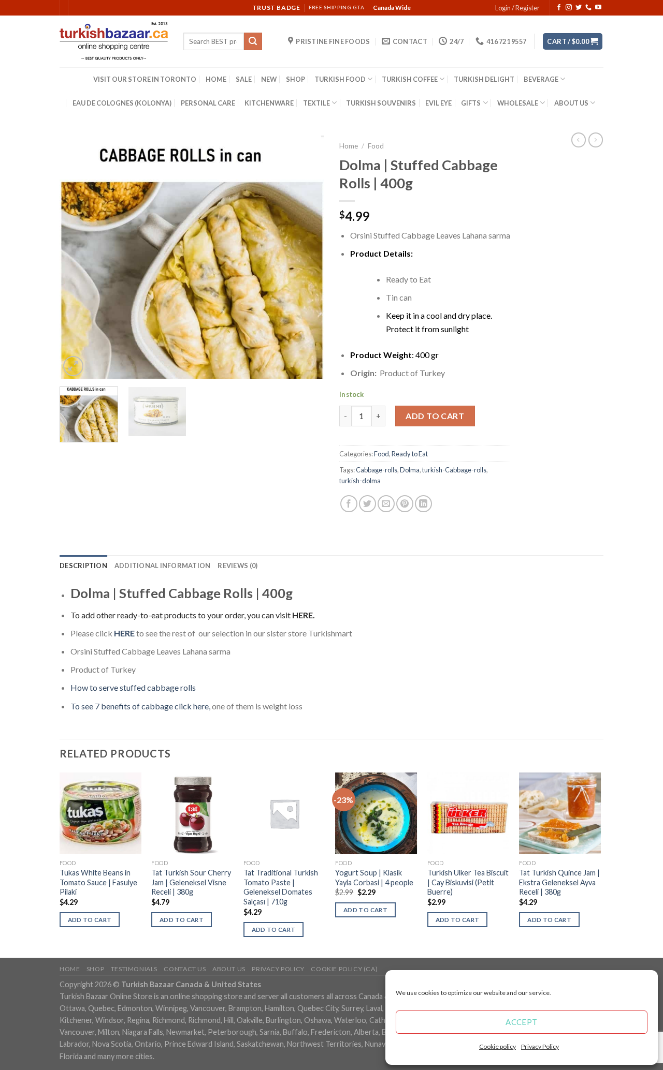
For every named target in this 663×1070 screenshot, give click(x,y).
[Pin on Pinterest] (404, 503)
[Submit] (253, 41)
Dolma (410, 470)
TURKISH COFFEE (410, 79)
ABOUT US (571, 103)
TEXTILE (316, 103)
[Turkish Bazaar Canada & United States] (114, 41)
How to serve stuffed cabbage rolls (133, 687)
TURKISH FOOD (340, 79)
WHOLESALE (517, 103)
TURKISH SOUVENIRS (381, 103)
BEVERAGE (541, 79)
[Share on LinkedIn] (423, 503)
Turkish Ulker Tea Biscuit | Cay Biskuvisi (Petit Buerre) (468, 882)
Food (376, 146)
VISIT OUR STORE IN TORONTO (144, 79)
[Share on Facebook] (348, 503)
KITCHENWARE (269, 103)
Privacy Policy (540, 1046)
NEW (269, 79)
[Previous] (77, 257)
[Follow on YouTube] (598, 7)
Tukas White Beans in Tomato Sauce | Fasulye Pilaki (98, 882)
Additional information (162, 565)
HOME (216, 79)
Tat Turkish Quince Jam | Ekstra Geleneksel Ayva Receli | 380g (559, 882)
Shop (95, 969)
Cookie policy (497, 1046)
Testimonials (134, 969)
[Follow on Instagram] (569, 7)
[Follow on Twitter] (578, 7)
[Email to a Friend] (386, 503)
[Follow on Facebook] (559, 7)
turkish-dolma (360, 481)
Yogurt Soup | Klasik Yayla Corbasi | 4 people (374, 877)
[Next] (305, 257)
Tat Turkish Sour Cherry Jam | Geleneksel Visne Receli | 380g (191, 882)
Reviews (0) (237, 565)
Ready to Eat (410, 454)
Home (348, 146)
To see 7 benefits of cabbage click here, (140, 706)
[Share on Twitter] (367, 503)
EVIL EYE (438, 103)
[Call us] (588, 7)
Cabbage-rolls (376, 470)
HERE (302, 615)
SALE (244, 79)
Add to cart (435, 416)
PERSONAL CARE (208, 103)
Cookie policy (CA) (344, 969)
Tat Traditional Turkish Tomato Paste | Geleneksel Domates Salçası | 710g (280, 887)
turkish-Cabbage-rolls (454, 470)
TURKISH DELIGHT (484, 79)
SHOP (295, 79)
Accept (522, 1022)
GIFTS (471, 103)
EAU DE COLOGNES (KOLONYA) (122, 103)
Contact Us (185, 969)
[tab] (83, 565)
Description (83, 565)
